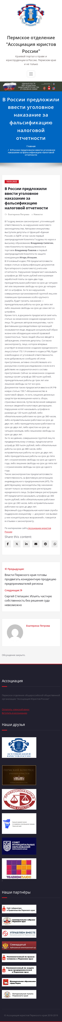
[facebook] (8, 543)
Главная (31, 146)
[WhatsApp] (54, 543)
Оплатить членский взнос (15, 709)
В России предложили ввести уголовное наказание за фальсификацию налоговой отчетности (31, 152)
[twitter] (16, 543)
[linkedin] (26, 543)
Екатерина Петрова (18, 214)
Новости (38, 214)
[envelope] (35, 543)
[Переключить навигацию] (31, 74)
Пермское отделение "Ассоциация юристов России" (31, 44)
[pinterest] (45, 543)
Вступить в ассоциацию (14, 713)
